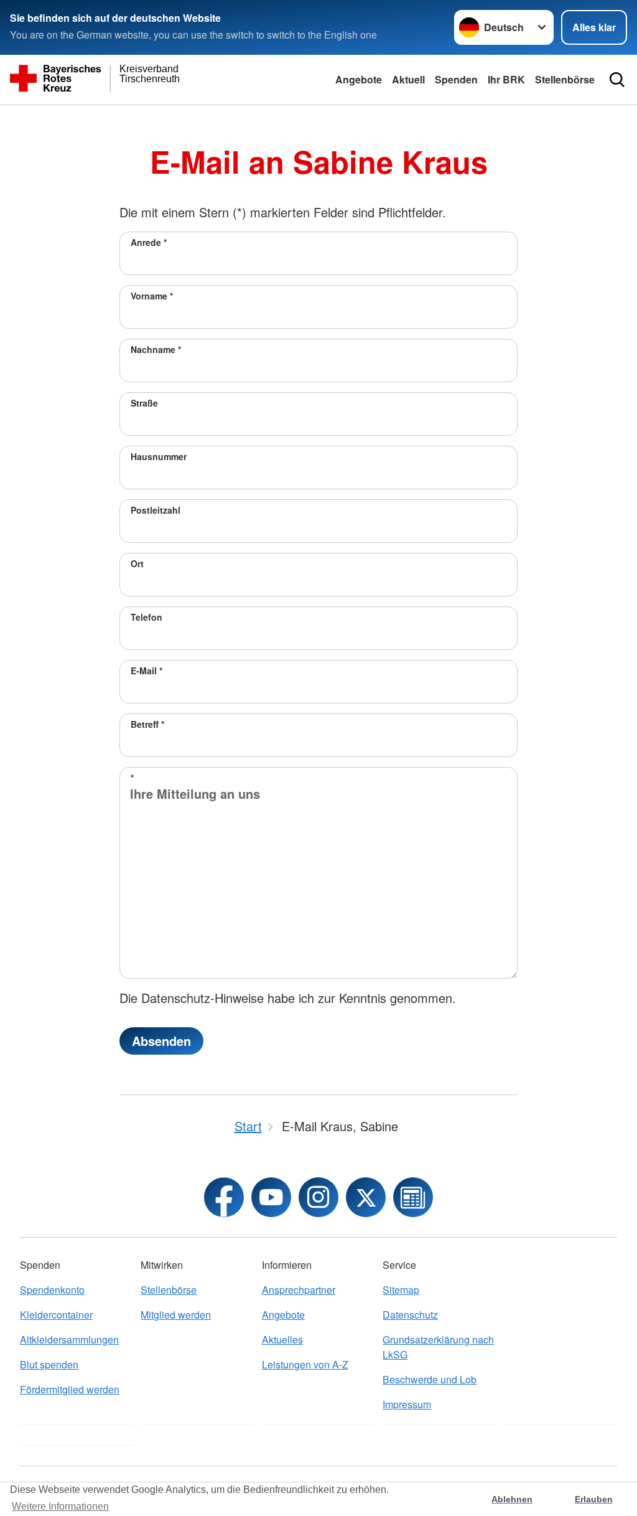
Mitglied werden (176, 1314)
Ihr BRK (506, 79)
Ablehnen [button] (511, 1499)
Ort (137, 563)
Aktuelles (282, 1339)
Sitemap (401, 1290)
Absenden (161, 1041)
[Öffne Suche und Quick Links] (617, 80)
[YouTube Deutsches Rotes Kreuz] (271, 1197)
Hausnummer (159, 456)
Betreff (147, 724)
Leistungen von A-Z (305, 1364)
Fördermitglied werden (69, 1389)
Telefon (146, 617)
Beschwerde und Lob (430, 1379)
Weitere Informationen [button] (60, 1506)
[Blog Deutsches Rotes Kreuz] (413, 1197)
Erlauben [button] (594, 1499)
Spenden (456, 79)
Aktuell (408, 79)
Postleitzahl (155, 510)
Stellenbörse (565, 79)
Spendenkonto (52, 1290)
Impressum (407, 1404)
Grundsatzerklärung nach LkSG (438, 1347)
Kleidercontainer (56, 1314)
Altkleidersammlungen (69, 1339)
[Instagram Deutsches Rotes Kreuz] (318, 1197)
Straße (144, 403)
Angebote (358, 79)
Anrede (149, 242)
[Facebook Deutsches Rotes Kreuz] (224, 1197)
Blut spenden (49, 1364)
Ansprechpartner (298, 1290)
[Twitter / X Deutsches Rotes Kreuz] (366, 1197)
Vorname (152, 296)
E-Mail (146, 670)
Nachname (156, 349)
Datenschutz (410, 1314)
